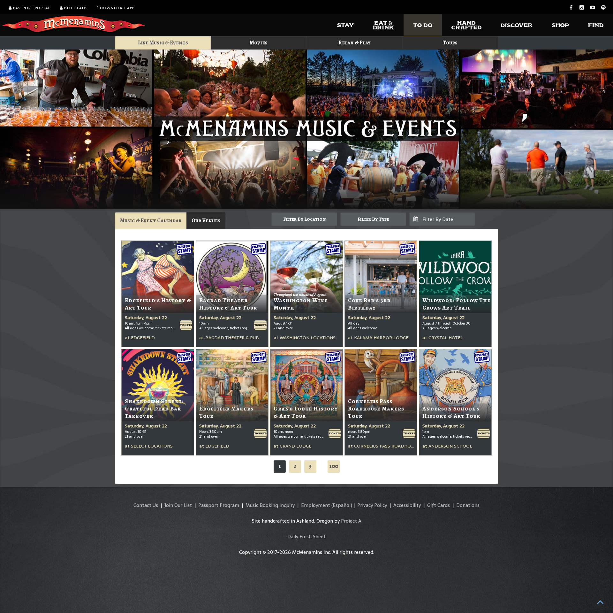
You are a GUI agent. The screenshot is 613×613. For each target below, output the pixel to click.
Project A (351, 521)
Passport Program (218, 505)
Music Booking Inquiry (270, 505)
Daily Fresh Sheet (306, 536)
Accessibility (407, 505)
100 (333, 466)
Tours (450, 42)
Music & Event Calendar (150, 220)
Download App (116, 8)
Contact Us (145, 505)
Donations (468, 505)
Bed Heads (75, 8)
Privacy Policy (372, 505)
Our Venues (206, 220)
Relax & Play (354, 42)
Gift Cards (438, 505)
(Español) (341, 505)
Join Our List (178, 505)
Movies (259, 42)
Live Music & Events (163, 42)
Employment (315, 505)
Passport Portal (31, 8)
